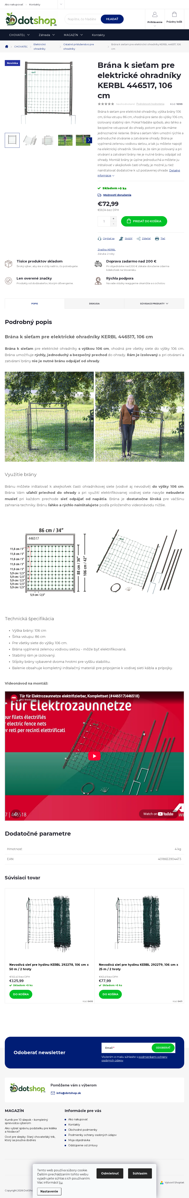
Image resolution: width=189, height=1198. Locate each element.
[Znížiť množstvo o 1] (113, 223)
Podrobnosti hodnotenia (150, 104)
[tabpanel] (49, 945)
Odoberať (163, 1048)
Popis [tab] (34, 303)
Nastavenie (49, 1191)
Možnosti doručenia (117, 195)
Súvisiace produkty (152, 303)
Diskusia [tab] (94, 303)
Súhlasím (140, 1173)
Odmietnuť (110, 1173)
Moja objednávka (79, 1140)
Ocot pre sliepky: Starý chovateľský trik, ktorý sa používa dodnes (30, 1138)
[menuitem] (19, 35)
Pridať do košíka (147, 221)
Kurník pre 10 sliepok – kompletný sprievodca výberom (26, 1121)
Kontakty (34, 4)
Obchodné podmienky (82, 1129)
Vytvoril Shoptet (174, 1182)
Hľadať (112, 19)
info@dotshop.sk (68, 1093)
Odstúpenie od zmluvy (83, 1145)
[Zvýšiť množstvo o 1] (113, 218)
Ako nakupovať (14, 4)
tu (61, 1182)
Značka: (107, 249)
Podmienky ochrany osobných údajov (92, 1135)
